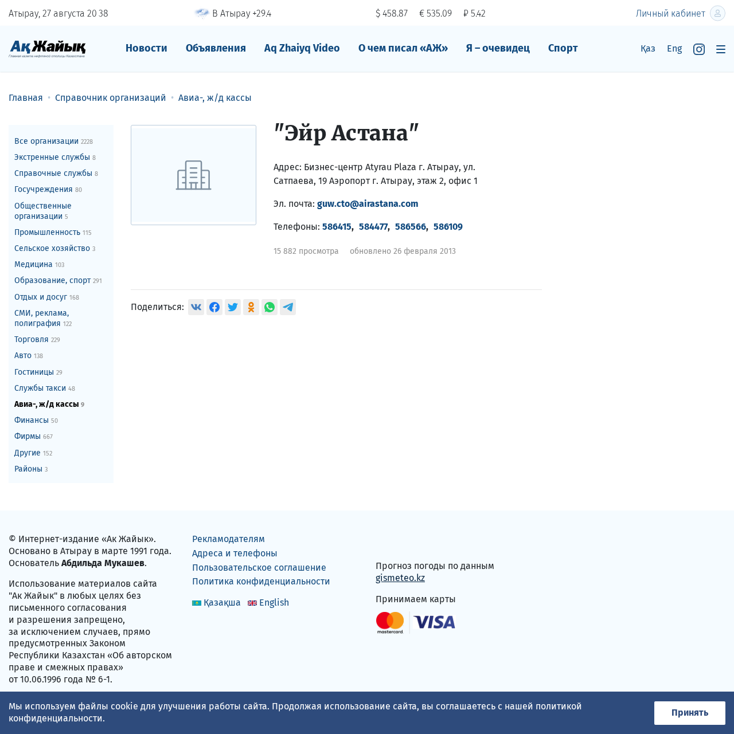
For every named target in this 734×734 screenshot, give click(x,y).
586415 (337, 226)
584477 (373, 226)
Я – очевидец (498, 48)
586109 (448, 226)
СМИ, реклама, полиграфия (43, 318)
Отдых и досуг (46, 297)
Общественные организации (43, 211)
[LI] (401, 541)
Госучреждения (48, 189)
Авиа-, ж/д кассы (49, 404)
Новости (146, 48)
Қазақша (222, 602)
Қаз (648, 48)
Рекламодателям (228, 538)
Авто (28, 355)
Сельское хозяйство (54, 248)
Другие (33, 453)
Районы (31, 469)
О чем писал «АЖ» (403, 48)
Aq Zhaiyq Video (302, 48)
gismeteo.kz (400, 577)
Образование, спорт (58, 280)
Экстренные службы (55, 157)
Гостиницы (38, 372)
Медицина (39, 264)
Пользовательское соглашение (259, 567)
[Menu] (720, 49)
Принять (689, 712)
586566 (410, 226)
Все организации (53, 141)
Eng (674, 48)
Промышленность (53, 232)
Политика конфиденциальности (261, 581)
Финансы (36, 420)
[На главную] (47, 48)
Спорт (563, 48)
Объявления (216, 48)
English (274, 602)
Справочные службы (56, 173)
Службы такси (44, 388)
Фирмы (33, 436)
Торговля (37, 339)
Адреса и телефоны (235, 553)
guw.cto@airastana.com (368, 203)
